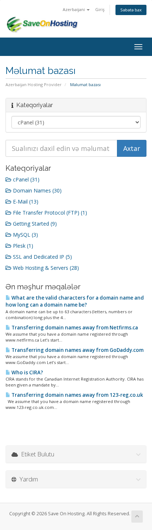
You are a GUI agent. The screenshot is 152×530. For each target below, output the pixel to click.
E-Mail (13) (24, 201)
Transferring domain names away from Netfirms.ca (74, 327)
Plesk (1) (22, 245)
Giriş (99, 9)
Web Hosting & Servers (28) (45, 267)
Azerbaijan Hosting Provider (34, 84)
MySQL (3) (24, 234)
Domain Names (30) (36, 190)
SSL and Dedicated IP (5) (41, 256)
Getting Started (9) (34, 223)
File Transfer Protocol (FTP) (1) (49, 212)
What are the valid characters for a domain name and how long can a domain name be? (75, 301)
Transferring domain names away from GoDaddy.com (77, 350)
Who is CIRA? (26, 372)
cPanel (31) (25, 179)
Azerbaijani (74, 9)
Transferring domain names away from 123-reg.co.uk (76, 395)
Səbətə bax (131, 10)
